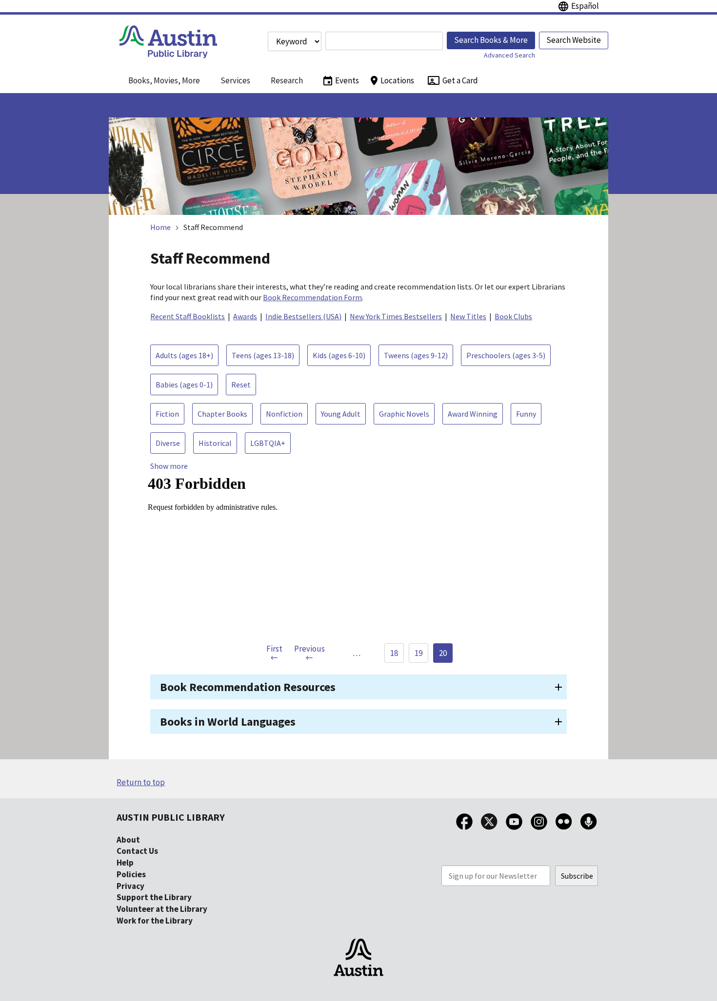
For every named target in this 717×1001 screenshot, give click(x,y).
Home (160, 227)
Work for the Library (155, 920)
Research (287, 80)
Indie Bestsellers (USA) (303, 316)
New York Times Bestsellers (396, 316)
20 (443, 653)
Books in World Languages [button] (228, 721)
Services (235, 80)
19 (418, 653)
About (128, 839)
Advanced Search (509, 55)
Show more (169, 466)
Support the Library (154, 897)
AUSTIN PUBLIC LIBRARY (171, 817)
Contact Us (137, 851)
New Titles (468, 316)
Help (125, 862)
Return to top (141, 782)
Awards (245, 316)
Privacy (130, 886)
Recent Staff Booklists (187, 316)
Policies (131, 874)
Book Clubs (513, 316)
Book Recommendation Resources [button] (248, 686)
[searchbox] (384, 41)
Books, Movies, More (164, 80)
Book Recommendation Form (312, 297)
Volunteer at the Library (162, 909)
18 (394, 653)
